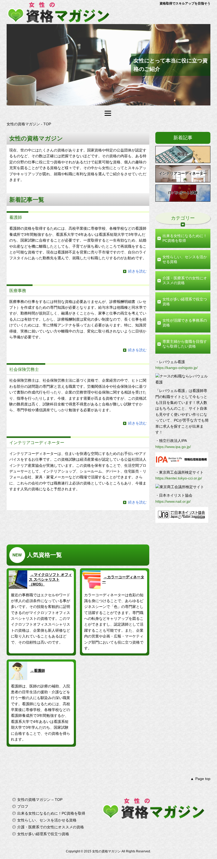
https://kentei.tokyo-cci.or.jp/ (178, 478)
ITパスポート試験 (183, 193)
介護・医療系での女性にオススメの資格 (184, 280)
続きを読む (137, 271)
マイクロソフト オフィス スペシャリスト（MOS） (50, 579)
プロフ (22, 806)
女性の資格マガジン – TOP (39, 799)
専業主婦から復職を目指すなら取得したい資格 (184, 343)
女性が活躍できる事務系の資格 (184, 322)
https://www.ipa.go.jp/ (173, 447)
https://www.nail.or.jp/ (173, 501)
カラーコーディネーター (123, 579)
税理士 (182, 154)
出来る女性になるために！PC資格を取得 (184, 238)
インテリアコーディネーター (183, 173)
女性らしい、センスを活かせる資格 (184, 259)
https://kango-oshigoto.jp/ (176, 368)
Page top (202, 779)
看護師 (39, 670)
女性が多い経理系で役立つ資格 (184, 301)
